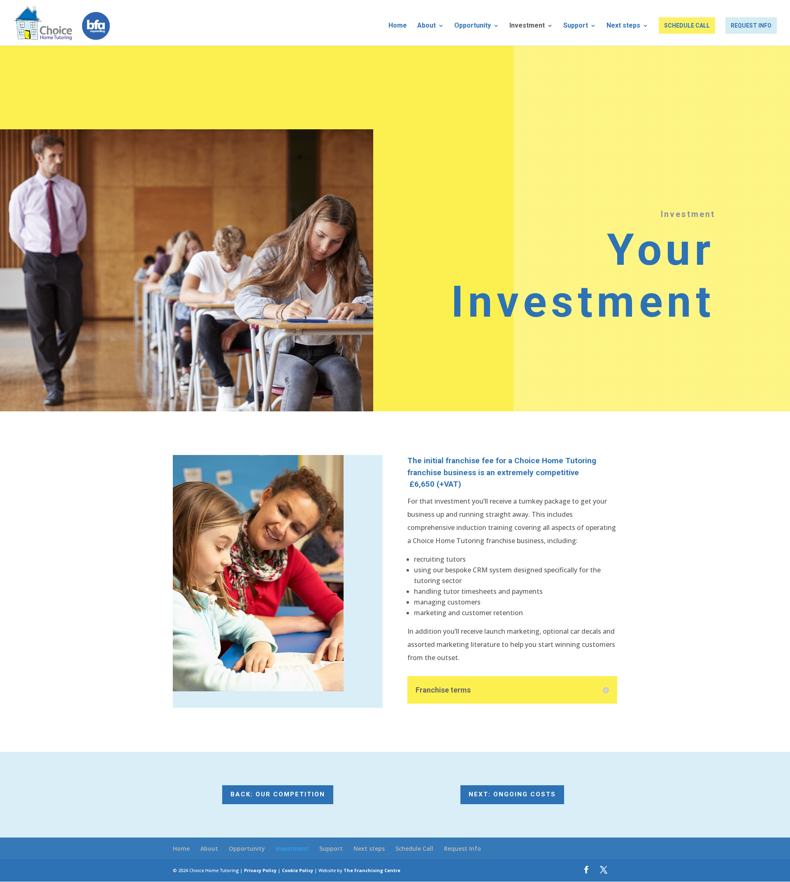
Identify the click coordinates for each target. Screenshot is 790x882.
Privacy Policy (260, 870)
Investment (527, 26)
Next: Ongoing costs (512, 794)
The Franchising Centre (372, 870)
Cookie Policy (297, 870)
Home (397, 26)
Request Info (751, 25)
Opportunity (472, 26)
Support (575, 26)
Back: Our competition (277, 794)
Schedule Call (687, 25)
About (426, 26)
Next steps (623, 26)
